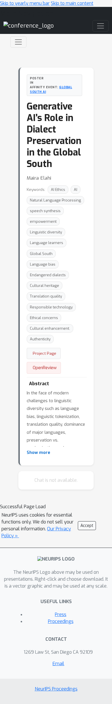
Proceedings (61, 621)
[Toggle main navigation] (100, 26)
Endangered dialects (48, 275)
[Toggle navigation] (18, 42)
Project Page (44, 353)
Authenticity (40, 339)
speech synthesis (45, 210)
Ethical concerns (44, 317)
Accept (86, 525)
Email (58, 664)
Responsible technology (51, 307)
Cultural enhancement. (50, 328)
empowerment (43, 221)
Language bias (42, 264)
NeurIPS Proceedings (56, 689)
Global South (41, 253)
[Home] (28, 25)
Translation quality (46, 296)
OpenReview (45, 368)
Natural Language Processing (55, 200)
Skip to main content (72, 3)
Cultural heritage (44, 285)
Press (60, 614)
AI (75, 189)
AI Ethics (58, 189)
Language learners (46, 242)
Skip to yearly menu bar (25, 3)
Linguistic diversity (46, 232)
